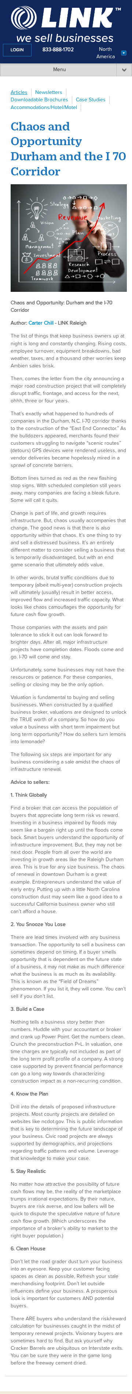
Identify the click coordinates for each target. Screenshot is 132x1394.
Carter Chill (41, 323)
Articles (19, 92)
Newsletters (48, 92)
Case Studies (91, 99)
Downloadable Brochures (39, 99)
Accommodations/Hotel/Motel (44, 107)
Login (17, 50)
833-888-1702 (58, 49)
